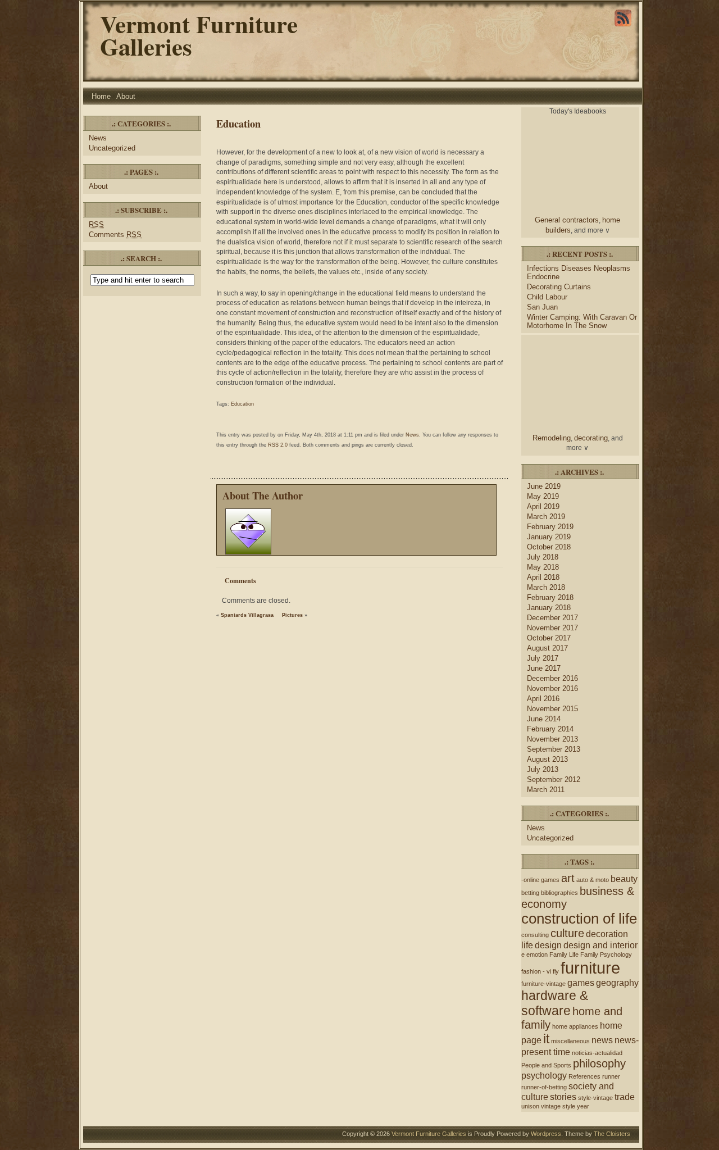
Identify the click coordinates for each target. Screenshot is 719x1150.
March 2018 (546, 587)
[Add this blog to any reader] (623, 26)
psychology (544, 1075)
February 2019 (550, 526)
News (98, 138)
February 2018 (550, 597)
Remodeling (552, 438)
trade (625, 1097)
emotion (537, 954)
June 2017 (544, 668)
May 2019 (543, 496)
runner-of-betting (544, 1087)
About (125, 96)
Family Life (564, 954)
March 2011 (546, 789)
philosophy (599, 1063)
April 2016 (543, 698)
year (583, 1106)
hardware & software (554, 1003)
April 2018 (543, 577)
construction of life (579, 918)
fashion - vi (536, 971)
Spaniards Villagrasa (247, 615)
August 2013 (547, 759)
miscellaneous (570, 1041)
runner (611, 1076)
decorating (591, 438)
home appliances (575, 1026)
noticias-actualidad (597, 1052)
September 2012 (553, 779)
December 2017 (552, 617)
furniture (590, 967)
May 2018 (543, 567)
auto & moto (592, 879)
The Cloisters (612, 1133)
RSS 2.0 (278, 445)
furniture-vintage (543, 983)
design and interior (600, 945)
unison (530, 1106)
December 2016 (552, 678)
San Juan (542, 307)
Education (238, 123)
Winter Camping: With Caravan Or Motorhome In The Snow (582, 321)
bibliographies (559, 892)
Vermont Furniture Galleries (199, 35)
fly (556, 971)
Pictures (292, 615)
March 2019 (546, 516)
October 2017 (549, 638)
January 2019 (549, 537)
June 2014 (544, 719)
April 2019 (543, 506)
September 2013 (553, 749)
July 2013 (542, 769)
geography (617, 983)
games (580, 983)
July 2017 (542, 658)
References (584, 1076)
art (568, 878)
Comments (115, 234)
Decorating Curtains (559, 287)
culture (567, 933)
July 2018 (542, 557)
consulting (535, 934)
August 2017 (547, 648)
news (602, 1040)
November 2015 (552, 708)
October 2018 (549, 547)
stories (563, 1097)
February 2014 (550, 729)
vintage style (558, 1106)
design (548, 945)
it (546, 1038)
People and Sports (546, 1065)
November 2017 (552, 628)
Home (101, 96)
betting (530, 892)
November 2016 (552, 688)
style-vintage (595, 1097)
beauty (624, 879)
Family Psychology (606, 954)
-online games (540, 879)
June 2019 (544, 486)
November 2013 (552, 739)
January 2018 (549, 607)
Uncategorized (112, 148)
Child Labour (547, 297)
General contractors (567, 220)
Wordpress (546, 1133)
